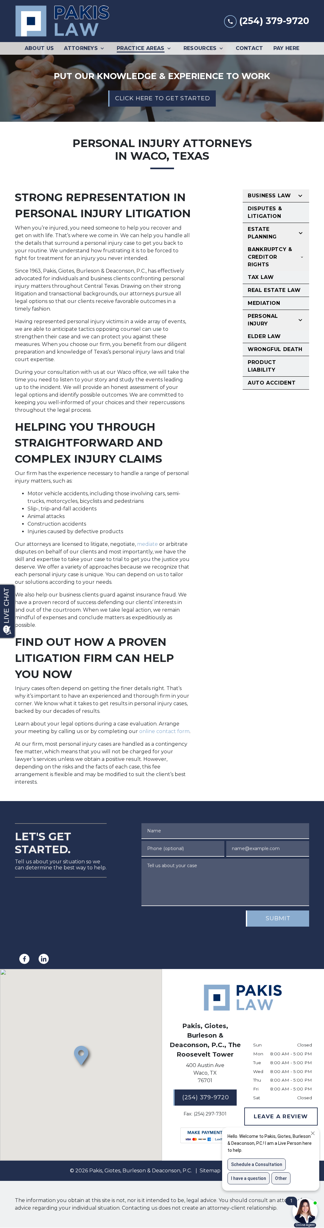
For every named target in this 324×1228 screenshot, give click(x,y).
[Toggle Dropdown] (104, 48)
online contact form (164, 731)
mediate (147, 544)
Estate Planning (262, 233)
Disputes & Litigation (265, 212)
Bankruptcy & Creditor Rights (270, 257)
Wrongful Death (275, 349)
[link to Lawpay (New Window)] (205, 1135)
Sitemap (210, 1171)
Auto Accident (272, 383)
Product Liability (262, 366)
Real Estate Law (274, 290)
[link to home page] (62, 21)
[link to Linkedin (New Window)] (44, 959)
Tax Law (261, 277)
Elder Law (264, 336)
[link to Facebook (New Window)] (24, 959)
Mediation (264, 303)
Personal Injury (263, 320)
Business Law (269, 196)
